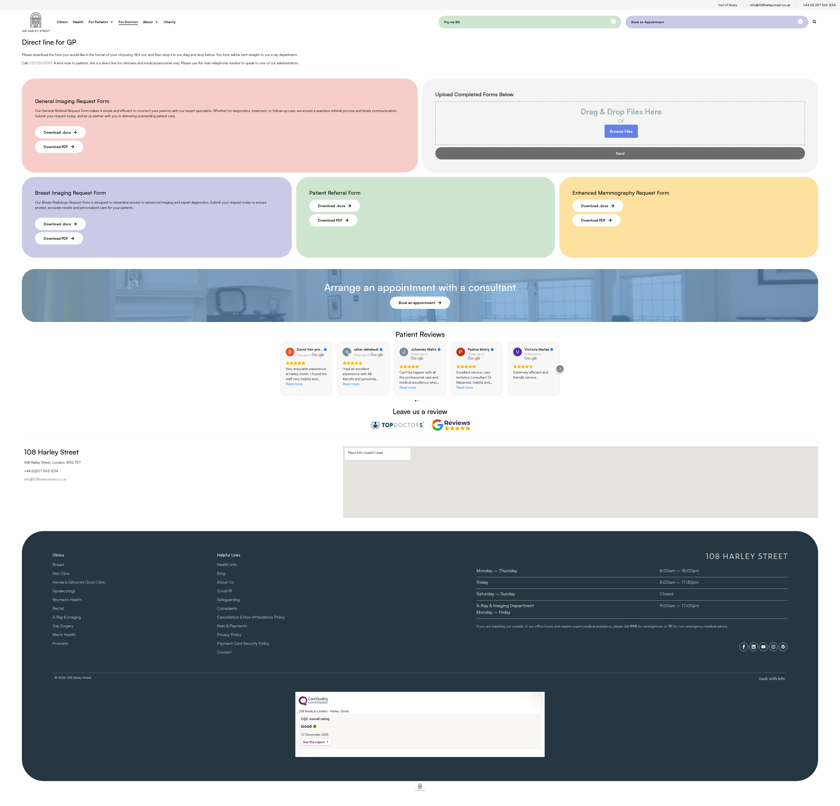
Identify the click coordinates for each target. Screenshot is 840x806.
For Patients (98, 22)
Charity (170, 22)
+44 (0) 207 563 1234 (819, 5)
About (148, 22)
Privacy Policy (229, 634)
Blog (221, 573)
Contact (224, 652)
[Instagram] (773, 646)
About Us (225, 582)
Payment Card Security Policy (243, 643)
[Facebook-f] (743, 646)
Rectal (58, 608)
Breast (58, 564)
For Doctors (128, 22)
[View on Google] (290, 352)
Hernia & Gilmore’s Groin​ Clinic (79, 582)
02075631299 (40, 63)
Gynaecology (63, 590)
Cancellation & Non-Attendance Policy (251, 617)
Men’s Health (63, 634)
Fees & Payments (232, 625)
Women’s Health (67, 599)
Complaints (227, 608)
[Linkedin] (753, 646)
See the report (314, 742)
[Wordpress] (783, 646)
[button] (280, 368)
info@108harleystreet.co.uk (770, 5)
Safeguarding (228, 599)
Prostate (60, 643)
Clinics (62, 22)
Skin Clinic (61, 573)
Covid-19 (224, 590)
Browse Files (621, 131)
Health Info (227, 564)
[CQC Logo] (313, 704)
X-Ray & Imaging (66, 617)
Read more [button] (294, 384)
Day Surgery (63, 625)
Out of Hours (727, 5)
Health (78, 22)
